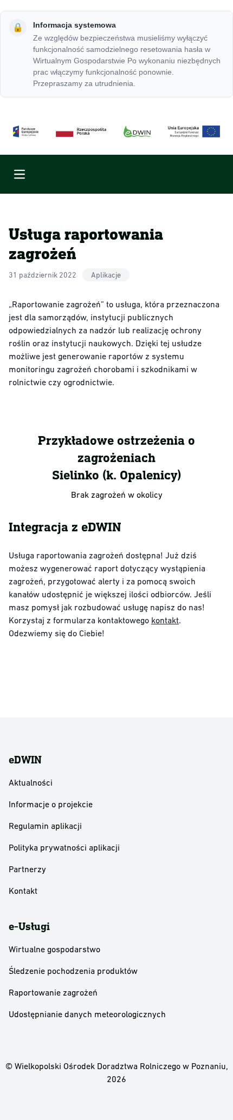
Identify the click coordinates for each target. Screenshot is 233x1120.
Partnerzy (27, 869)
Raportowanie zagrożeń (53, 992)
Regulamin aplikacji (45, 826)
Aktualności (31, 782)
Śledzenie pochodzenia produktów (73, 971)
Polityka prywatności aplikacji (64, 847)
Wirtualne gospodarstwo (54, 949)
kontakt (165, 620)
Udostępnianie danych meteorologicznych (87, 1014)
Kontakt (23, 890)
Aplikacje (106, 275)
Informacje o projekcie (51, 804)
